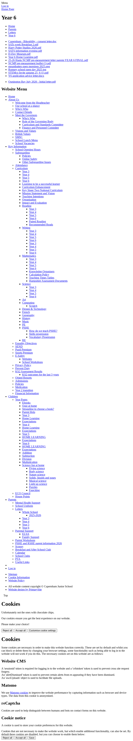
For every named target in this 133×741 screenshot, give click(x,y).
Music (25, 321)
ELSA (25, 533)
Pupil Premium (23, 349)
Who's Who (21, 108)
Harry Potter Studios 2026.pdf (24, 47)
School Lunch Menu (26, 140)
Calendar (20, 552)
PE (23, 324)
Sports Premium (24, 352)
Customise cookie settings (42, 630)
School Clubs (22, 555)
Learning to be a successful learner (41, 183)
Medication (21, 387)
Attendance (21, 165)
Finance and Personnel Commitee (40, 127)
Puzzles (33, 487)
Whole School (30, 512)
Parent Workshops (25, 540)
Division (27, 458)
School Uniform (24, 505)
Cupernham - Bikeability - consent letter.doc (32, 41)
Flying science (37, 468)
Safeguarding (22, 152)
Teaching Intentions (33, 196)
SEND (19, 346)
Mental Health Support (27, 502)
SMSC (19, 137)
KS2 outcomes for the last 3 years (40, 374)
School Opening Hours (28, 149)
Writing (26, 227)
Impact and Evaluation (34, 202)
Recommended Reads (41, 224)
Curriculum (21, 168)
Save (31, 737)
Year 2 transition (24, 390)
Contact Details (23, 112)
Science (26, 283)
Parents (12, 29)
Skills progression (38, 333)
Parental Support (24, 530)
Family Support (30, 537)
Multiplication (29, 462)
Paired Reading (37, 221)
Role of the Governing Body (38, 121)
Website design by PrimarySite (25, 589)
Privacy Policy (23, 365)
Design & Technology (34, 308)
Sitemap (12, 574)
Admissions (21, 380)
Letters (12, 32)
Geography (28, 315)
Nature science (37, 474)
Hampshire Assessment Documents (48, 280)
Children (13, 396)
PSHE (25, 327)
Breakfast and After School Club (33, 549)
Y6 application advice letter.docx (26, 75)
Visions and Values (25, 130)
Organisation (29, 199)
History (26, 318)
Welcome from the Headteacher (32, 102)
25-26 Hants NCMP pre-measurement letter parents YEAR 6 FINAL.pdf (48, 60)
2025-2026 (35, 515)
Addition (27, 452)
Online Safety (29, 158)
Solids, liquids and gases (42, 477)
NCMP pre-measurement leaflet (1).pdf (29, 63)
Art (24, 299)
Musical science (37, 480)
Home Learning (30, 418)
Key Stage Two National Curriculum (42, 190)
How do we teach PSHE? (43, 330)
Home (11, 26)
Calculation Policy (39, 274)
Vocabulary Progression (42, 337)
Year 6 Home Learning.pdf (23, 57)
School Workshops (32, 362)
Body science (36, 471)
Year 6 (11, 35)
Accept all (21, 630)
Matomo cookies (19, 692)
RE (24, 340)
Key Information (17, 146)
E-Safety (20, 355)
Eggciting (34, 490)
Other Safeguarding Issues (36, 162)
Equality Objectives (26, 343)
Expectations (29, 421)
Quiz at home (29, 405)
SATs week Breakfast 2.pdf (23, 44)
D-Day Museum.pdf (19, 53)
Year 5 (25, 177)
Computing (28, 302)
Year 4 (25, 174)
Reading (26, 205)
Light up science (38, 483)
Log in (5, 6)
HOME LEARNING (34, 437)
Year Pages (21, 399)
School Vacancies (24, 143)
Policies (26, 155)
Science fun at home (33, 465)
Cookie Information (19, 577)
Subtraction (28, 455)
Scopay (19, 546)
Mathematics (29, 255)
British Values (22, 133)
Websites (27, 358)
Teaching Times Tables (41, 277)
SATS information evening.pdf (25, 50)
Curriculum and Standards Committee (42, 124)
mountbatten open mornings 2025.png (29, 66)
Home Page (7, 9)
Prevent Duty (22, 368)
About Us (13, 99)
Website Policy (16, 580)
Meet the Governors (26, 115)
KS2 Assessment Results (28, 371)
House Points (22, 496)
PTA (17, 558)
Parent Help (28, 412)
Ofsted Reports (23, 377)
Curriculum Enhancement (36, 187)
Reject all (7, 630)
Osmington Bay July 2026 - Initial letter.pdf (32, 81)
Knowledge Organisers (41, 271)
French (26, 312)
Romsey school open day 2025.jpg (27, 69)
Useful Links (22, 562)
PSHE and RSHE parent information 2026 (38, 543)
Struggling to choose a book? (38, 408)
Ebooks (26, 402)
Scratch (33, 305)
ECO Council (22, 493)
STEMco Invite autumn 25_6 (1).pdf (28, 72)
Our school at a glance (27, 105)
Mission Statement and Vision (38, 193)
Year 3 (25, 171)
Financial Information (27, 393)
